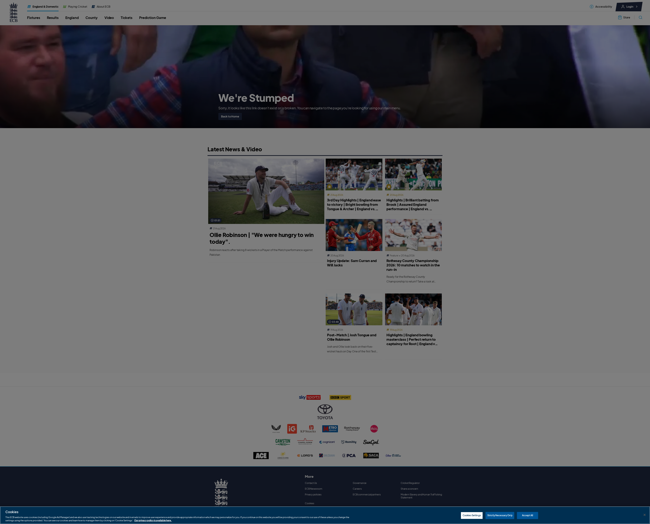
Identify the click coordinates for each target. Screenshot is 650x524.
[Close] (644, 515)
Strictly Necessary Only (499, 515)
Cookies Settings (472, 515)
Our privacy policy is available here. (153, 520)
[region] (325, 515)
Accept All (527, 515)
